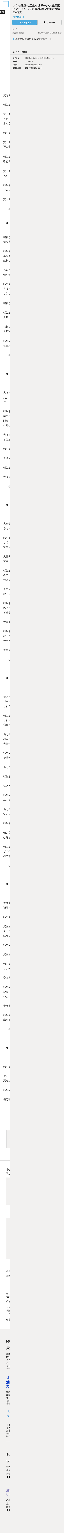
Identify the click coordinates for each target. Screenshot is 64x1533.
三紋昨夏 (17, 12)
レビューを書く (24, 22)
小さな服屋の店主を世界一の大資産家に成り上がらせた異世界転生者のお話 (36, 7)
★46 (8, 1365)
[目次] (6, 4)
